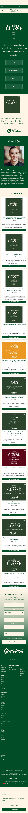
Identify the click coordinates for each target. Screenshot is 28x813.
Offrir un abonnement (12, 669)
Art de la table (4, 675)
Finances (3, 669)
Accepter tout (14, 809)
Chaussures (3, 739)
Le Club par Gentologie (13, 665)
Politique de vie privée (9, 770)
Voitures (2, 715)
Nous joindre (22, 677)
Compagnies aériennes (3, 752)
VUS (2, 717)
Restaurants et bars (3, 684)
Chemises (3, 741)
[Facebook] (10, 778)
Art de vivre (4, 692)
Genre (14, 609)
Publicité (21, 675)
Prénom (14, 616)
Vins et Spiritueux (3, 688)
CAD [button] (23, 6)
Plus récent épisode (14, 70)
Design (2, 705)
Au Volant (3, 713)
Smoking (2, 746)
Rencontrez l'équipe (22, 669)
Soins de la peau (2, 726)
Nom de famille (14, 623)
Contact (14, 86)
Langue (14, 630)
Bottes (2, 737)
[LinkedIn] (16, 778)
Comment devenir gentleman (3, 702)
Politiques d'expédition (22, 771)
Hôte (14, 62)
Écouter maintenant (14, 230)
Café (2, 679)
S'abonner (3, 6)
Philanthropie (3, 671)
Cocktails (2, 681)
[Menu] (2, 10)
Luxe (2, 707)
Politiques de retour (15, 771)
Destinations (3, 761)
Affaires (3, 665)
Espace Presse (22, 671)
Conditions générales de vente (6, 771)
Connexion (9, 6)
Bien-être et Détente (3, 697)
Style (2, 735)
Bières (2, 677)
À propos (24, 666)
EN (25, 6)
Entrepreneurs (3, 667)
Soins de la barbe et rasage (3, 730)
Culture (2, 694)
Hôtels (2, 764)
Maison (2, 709)
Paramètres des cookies (14, 773)
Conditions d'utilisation (18, 770)
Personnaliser (14, 805)
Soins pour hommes (5, 721)
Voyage (2, 750)
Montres (2, 743)
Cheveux (2, 723)
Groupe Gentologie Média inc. (12, 781)
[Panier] (20, 7)
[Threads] (17, 778)
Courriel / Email (14, 602)
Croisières (3, 759)
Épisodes (14, 78)
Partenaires (22, 673)
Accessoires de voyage (3, 756)
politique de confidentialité (17, 638)
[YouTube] (14, 778)
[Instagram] (12, 778)
